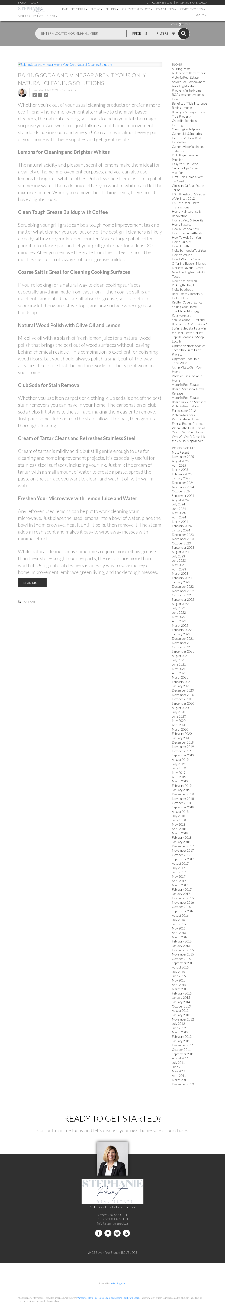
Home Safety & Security (188, 220)
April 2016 (179, 933)
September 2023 (183, 547)
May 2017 (178, 876)
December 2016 (183, 898)
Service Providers (190, 9)
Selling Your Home (184, 307)
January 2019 (181, 790)
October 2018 (181, 803)
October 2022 (181, 595)
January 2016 (181, 946)
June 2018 (179, 820)
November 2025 (183, 457)
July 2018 (178, 816)
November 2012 (183, 1019)
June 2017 (179, 872)
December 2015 (183, 950)
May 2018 (178, 824)
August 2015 (180, 967)
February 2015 (182, 993)
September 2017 (183, 859)
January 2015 (181, 997)
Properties (78, 9)
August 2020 (180, 708)
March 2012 (180, 1032)
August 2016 (180, 915)
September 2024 (183, 496)
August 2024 (180, 500)
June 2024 (179, 509)
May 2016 (178, 928)
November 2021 (183, 643)
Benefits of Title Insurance (189, 103)
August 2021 (180, 656)
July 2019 (178, 764)
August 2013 (180, 1010)
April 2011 (179, 1075)
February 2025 (182, 474)
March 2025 (180, 470)
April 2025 (179, 465)
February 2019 (182, 785)
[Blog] (126, 1233)
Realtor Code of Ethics (187, 302)
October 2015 (181, 959)
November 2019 (183, 746)
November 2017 (183, 850)
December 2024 (183, 483)
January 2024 (181, 530)
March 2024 (180, 522)
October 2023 (181, 543)
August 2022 (180, 604)
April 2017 (179, 881)
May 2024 (178, 513)
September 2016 (183, 911)
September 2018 (183, 807)
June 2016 (179, 924)
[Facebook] (98, 1233)
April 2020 (179, 725)
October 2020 (181, 699)
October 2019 (181, 751)
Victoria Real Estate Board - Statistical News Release (188, 389)
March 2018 (180, 833)
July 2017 (178, 868)
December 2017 (183, 846)
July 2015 (178, 972)
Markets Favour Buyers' (188, 268)
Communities (164, 9)
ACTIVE (174, 24)
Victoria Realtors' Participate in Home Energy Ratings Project (187, 419)
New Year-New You (185, 281)
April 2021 (179, 673)
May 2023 (178, 565)
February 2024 (182, 526)
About (199, 15)
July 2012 (178, 1023)
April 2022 (179, 621)
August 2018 (180, 811)
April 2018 (179, 829)
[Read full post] (90, 66)
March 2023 (180, 573)
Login (34, 2)
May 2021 (178, 669)
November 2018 (183, 798)
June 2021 (179, 664)
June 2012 (179, 1028)
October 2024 (181, 491)
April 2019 (179, 777)
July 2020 (178, 712)
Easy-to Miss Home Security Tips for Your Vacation (186, 168)
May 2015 (178, 980)
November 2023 (183, 539)
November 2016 (183, 902)
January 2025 (181, 478)
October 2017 (181, 855)
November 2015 (183, 954)
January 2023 (181, 582)
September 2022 (183, 599)
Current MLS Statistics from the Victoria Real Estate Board (187, 138)
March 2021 (180, 677)
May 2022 (178, 617)
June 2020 (179, 716)
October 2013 (181, 1006)
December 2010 (183, 1084)
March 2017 (180, 885)
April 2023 (179, 569)
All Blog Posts (181, 69)
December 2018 (183, 794)
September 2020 (183, 703)
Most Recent (180, 452)
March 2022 (180, 625)
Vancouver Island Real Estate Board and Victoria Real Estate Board (108, 1297)
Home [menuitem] (64, 9)
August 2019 (180, 759)
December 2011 (183, 1045)
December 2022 (183, 586)
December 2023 (183, 535)
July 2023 (178, 556)
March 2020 (180, 729)
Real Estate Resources (136, 9)
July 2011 (178, 1062)
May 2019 (178, 772)
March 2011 (180, 1080)
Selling (111, 9)
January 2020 (181, 738)
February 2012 (182, 1036)
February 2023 (182, 578)
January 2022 (181, 634)
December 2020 (183, 690)
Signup (22, 2)
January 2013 (181, 1015)
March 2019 (180, 781)
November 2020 (183, 695)
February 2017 (182, 889)
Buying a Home (182, 107)
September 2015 (183, 963)
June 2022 (179, 612)
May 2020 (178, 720)
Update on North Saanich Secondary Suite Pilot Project (188, 350)
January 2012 (181, 1041)
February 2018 (182, 837)
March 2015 (180, 989)
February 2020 (182, 733)
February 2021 (182, 682)
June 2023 (179, 560)
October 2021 (181, 647)
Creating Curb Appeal (186, 129)
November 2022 (183, 591)
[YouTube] (107, 1233)
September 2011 (183, 1054)
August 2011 (180, 1058)
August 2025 (180, 461)
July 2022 (178, 608)
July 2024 (178, 504)
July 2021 (178, 660)
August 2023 (180, 552)
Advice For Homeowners (188, 82)
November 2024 (183, 487)
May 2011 (178, 1071)
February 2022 (182, 630)
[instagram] (117, 1233)
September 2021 (183, 651)
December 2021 (183, 638)
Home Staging (181, 224)
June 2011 (179, 1067)
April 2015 (179, 985)
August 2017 (180, 863)
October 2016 (181, 907)
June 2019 (179, 768)
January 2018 (181, 842)
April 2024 (179, 517)
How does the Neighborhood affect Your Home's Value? (189, 250)
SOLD (187, 24)
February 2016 (182, 941)
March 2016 (180, 937)
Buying (95, 9)
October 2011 (181, 1049)
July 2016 (178, 920)
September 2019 (183, 755)
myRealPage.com (118, 1283)
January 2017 (181, 894)
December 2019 (183, 742)
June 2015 (179, 976)
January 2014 (181, 1002)
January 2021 (181, 686)
